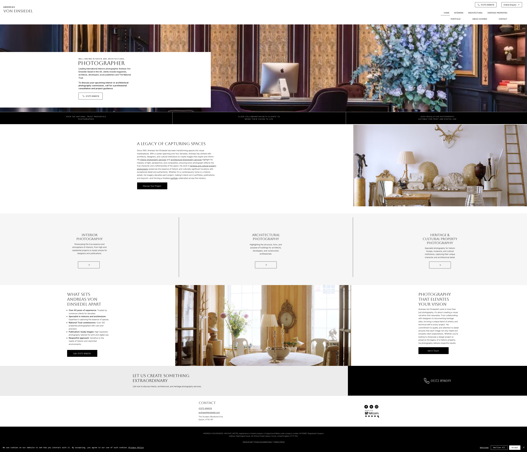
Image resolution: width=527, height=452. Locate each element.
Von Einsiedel (18, 11)
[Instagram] (376, 407)
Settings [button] (484, 448)
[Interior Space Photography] (89, 264)
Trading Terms (279, 442)
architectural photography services (186, 159)
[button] (511, 4)
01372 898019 (205, 408)
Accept (514, 448)
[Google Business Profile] (371, 407)
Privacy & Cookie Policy (263, 442)
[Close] (523, 447)
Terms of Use (248, 442)
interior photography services (153, 159)
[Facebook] (366, 407)
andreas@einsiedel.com (209, 412)
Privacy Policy (136, 448)
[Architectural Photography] (266, 264)
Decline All (499, 448)
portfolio (174, 178)
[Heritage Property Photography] (440, 265)
